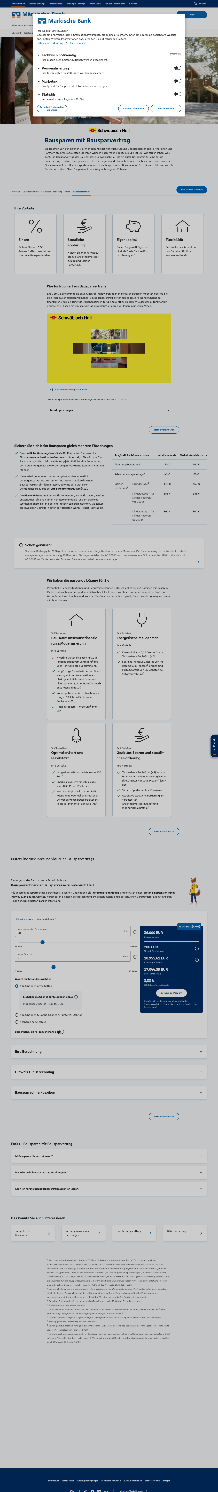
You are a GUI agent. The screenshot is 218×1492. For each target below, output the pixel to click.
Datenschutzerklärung (50, 43)
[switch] (177, 68)
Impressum (76, 43)
